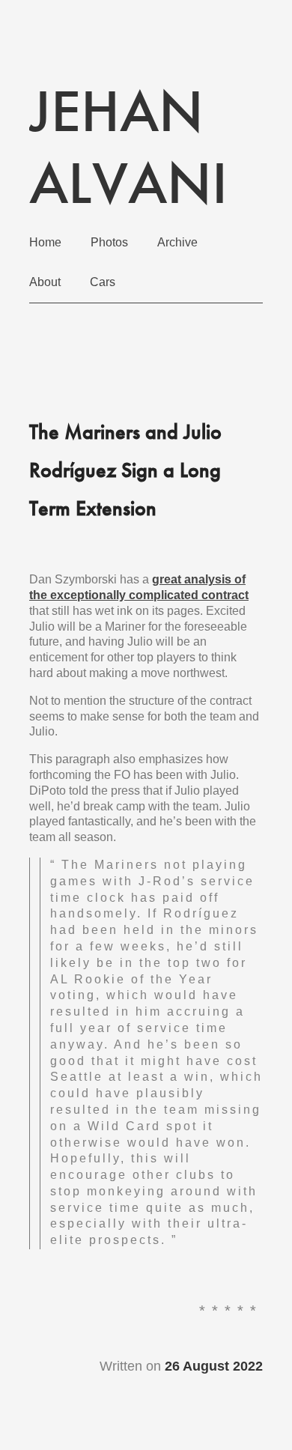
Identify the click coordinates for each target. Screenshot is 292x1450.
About (45, 282)
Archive (177, 242)
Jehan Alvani (128, 147)
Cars (102, 282)
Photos (109, 242)
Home (45, 242)
